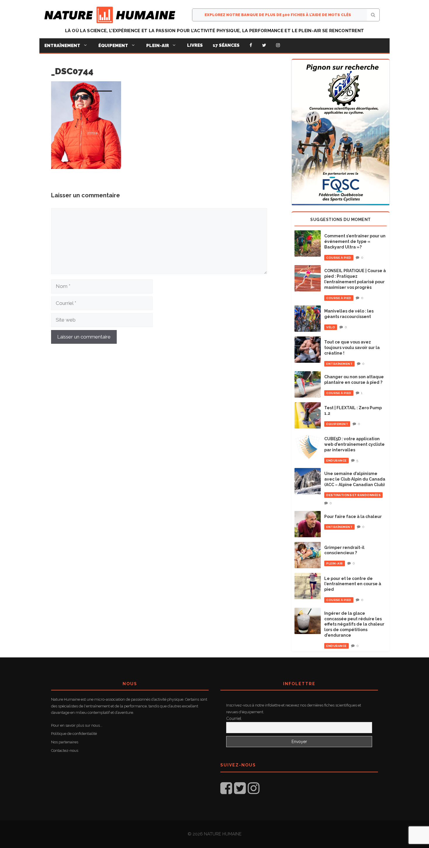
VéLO (330, 327)
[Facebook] (251, 45)
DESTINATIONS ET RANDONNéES (353, 495)
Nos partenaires (64, 742)
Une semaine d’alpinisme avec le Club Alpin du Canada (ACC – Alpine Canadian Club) (354, 479)
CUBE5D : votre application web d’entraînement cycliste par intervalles (354, 444)
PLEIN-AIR (334, 563)
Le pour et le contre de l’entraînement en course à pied (352, 584)
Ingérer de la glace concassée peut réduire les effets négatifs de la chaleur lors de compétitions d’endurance (354, 624)
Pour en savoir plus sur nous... (76, 725)
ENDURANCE (336, 460)
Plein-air (157, 45)
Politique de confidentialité (74, 733)
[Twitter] (264, 45)
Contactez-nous (64, 750)
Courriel (233, 718)
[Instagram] (278, 45)
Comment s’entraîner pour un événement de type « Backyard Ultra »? (355, 241)
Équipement (113, 45)
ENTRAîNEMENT (339, 363)
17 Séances (226, 45)
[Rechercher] (373, 15)
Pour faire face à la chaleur (353, 516)
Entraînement (62, 45)
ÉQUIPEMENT (337, 424)
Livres (195, 45)
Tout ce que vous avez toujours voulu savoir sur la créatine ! (352, 347)
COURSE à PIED (338, 257)
